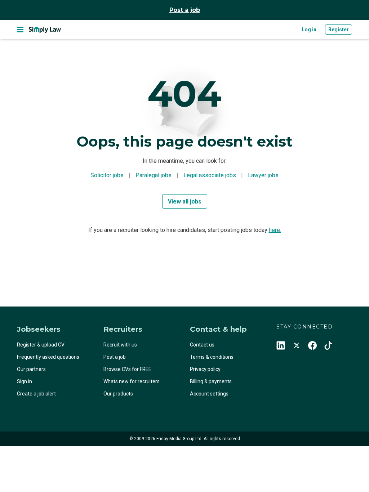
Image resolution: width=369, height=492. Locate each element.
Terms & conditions (212, 357)
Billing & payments (211, 381)
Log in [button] (309, 29)
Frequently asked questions (48, 357)
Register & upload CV (41, 345)
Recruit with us (120, 345)
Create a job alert (36, 394)
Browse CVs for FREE (127, 369)
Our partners (31, 369)
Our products (118, 394)
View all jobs (184, 201)
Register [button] (338, 29)
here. (275, 230)
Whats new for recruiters (131, 381)
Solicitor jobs (107, 175)
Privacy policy (205, 369)
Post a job (184, 9)
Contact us (202, 345)
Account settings (209, 394)
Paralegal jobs (153, 175)
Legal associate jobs (209, 175)
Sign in (24, 381)
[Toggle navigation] (20, 29)
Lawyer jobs (263, 175)
